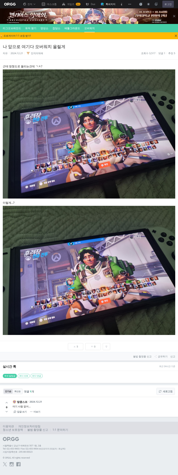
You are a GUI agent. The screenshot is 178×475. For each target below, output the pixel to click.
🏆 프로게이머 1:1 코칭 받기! (15, 35)
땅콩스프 (22, 401)
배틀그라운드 (72, 28)
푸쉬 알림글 (9, 375)
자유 (5, 53)
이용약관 (8, 426)
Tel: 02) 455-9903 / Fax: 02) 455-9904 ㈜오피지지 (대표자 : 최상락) (34, 448)
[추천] (7, 402)
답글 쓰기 (22, 411)
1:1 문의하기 (60, 430)
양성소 (44, 28)
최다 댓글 (36, 375)
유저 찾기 (30, 28)
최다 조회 (23, 375)
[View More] (129, 4)
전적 (29, 4)
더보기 (37, 411)
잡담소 (56, 28)
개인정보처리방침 (29, 426)
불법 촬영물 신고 (37, 430)
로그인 (168, 4)
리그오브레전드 (12, 28)
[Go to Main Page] (10, 4)
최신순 (17, 391)
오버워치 (89, 28)
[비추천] (7, 411)
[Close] (174, 16)
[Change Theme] (148, 4)
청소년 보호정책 (13, 430)
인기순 (8, 391)
